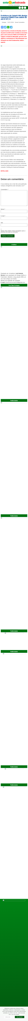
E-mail (3, 215)
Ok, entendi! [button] (19, 1017)
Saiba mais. (7, 1017)
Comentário (4, 189)
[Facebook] (20, 8)
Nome (3, 209)
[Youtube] (25, 8)
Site (2, 222)
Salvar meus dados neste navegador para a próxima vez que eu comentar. (13, 231)
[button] (8, 7)
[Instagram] (22, 8)
